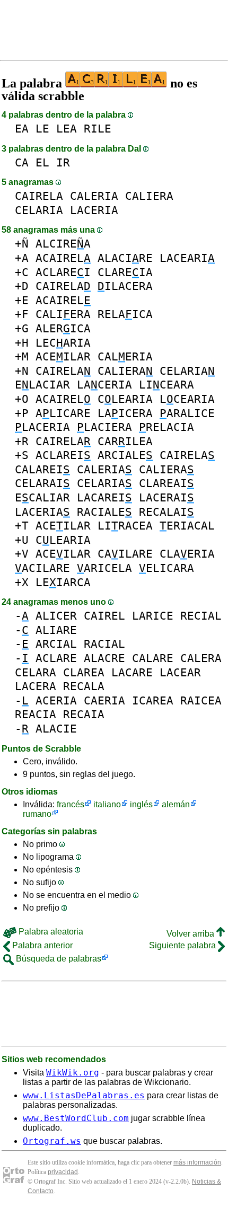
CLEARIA (125, 398)
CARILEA (125, 441)
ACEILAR (63, 356)
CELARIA (39, 210)
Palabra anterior (41, 945)
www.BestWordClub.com (76, 1118)
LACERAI (166, 497)
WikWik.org (72, 1073)
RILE (97, 128)
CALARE (152, 658)
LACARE (132, 672)
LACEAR (180, 672)
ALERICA (63, 328)
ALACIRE (125, 257)
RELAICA (125, 314)
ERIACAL (187, 525)
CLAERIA (187, 553)
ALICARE (63, 413)
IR (63, 162)
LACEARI (187, 257)
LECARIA (63, 342)
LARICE (152, 615)
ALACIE (56, 728)
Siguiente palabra (183, 945)
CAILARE (125, 553)
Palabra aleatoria (49, 931)
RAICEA (201, 700)
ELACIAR (42, 384)
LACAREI (104, 497)
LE (42, 128)
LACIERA (104, 427)
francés (70, 804)
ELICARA (166, 568)
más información (197, 1162)
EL (42, 162)
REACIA (35, 714)
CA (22, 162)
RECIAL (201, 615)
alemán (176, 804)
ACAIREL (63, 257)
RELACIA (166, 427)
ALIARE (56, 630)
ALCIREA (63, 243)
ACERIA (56, 700)
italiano (107, 804)
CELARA (35, 672)
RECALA (83, 686)
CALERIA (94, 195)
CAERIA (104, 700)
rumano (37, 813)
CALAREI (42, 469)
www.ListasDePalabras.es (84, 1095)
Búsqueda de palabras (57, 958)
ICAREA (152, 700)
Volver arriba (191, 933)
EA (22, 128)
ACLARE (56, 658)
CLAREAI (166, 483)
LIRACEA (125, 525)
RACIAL (104, 643)
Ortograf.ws (52, 1141)
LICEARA (166, 384)
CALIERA (149, 195)
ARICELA (104, 568)
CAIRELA (39, 195)
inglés (141, 804)
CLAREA (83, 672)
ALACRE (104, 658)
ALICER (56, 615)
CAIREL (104, 615)
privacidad (63, 1172)
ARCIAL (56, 643)
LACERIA (94, 210)
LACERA (35, 686)
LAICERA (125, 413)
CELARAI (42, 483)
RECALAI (166, 511)
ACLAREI (63, 272)
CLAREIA (125, 272)
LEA (66, 128)
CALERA (201, 658)
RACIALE (104, 511)
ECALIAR (42, 497)
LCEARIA (187, 398)
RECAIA (83, 714)
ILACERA (125, 286)
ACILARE (42, 568)
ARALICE (187, 413)
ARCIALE (125, 455)
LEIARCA (63, 582)
